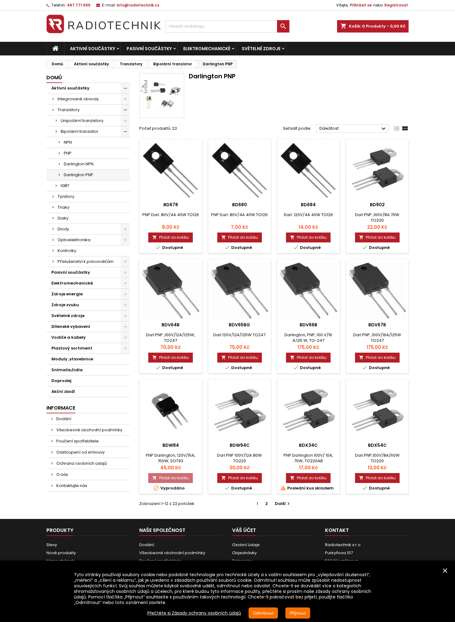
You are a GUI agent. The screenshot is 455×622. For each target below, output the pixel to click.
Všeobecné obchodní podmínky (88, 430)
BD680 (239, 205)
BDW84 (170, 445)
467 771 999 (78, 5)
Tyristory (66, 196)
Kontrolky (67, 251)
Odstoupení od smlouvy (80, 452)
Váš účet (244, 530)
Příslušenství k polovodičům (86, 261)
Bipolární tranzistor (79, 131)
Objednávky (244, 553)
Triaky (63, 207)
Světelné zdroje (261, 49)
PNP (68, 153)
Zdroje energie (67, 294)
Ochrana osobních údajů (81, 463)
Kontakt (337, 530)
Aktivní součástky (92, 49)
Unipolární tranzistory (82, 121)
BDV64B (171, 325)
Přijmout (298, 613)
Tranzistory (69, 110)
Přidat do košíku (170, 237)
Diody (63, 229)
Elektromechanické (206, 49)
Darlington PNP (78, 175)
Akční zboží (63, 391)
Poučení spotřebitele (77, 441)
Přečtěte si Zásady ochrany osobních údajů (194, 613)
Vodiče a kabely (68, 337)
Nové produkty (61, 553)
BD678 (170, 205)
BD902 (377, 205)
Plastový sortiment (71, 348)
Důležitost (353, 129)
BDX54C (377, 445)
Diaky (63, 218)
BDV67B (377, 325)
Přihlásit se (361, 5)
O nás (61, 474)
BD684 (308, 205)
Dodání (63, 419)
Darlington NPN (78, 164)
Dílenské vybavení (70, 326)
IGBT (65, 186)
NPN (68, 142)
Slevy (51, 545)
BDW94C (239, 445)
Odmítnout (263, 613)
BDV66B (308, 325)
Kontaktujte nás (71, 486)
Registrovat (396, 5)
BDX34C (308, 445)
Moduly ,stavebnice (72, 359)
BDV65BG (239, 325)
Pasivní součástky (149, 49)
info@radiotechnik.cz (138, 5)
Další (283, 504)
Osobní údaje (246, 545)
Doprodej (61, 381)
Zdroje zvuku (65, 305)
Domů (54, 77)
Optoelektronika (74, 240)
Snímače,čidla (67, 370)
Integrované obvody (78, 99)
